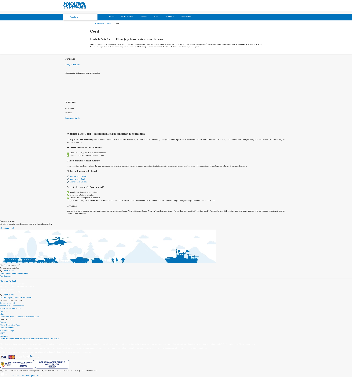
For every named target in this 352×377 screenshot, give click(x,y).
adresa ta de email (7, 228)
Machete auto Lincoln (78, 182)
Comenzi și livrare (7, 328)
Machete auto (99, 24)
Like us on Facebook (8, 281)
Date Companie (6, 276)
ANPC (2, 333)
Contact (3, 322)
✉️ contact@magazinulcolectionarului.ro (16, 298)
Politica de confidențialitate (10, 309)
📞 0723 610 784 (7, 271)
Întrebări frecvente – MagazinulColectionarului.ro (19, 317)
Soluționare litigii (7, 330)
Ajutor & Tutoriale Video (10, 325)
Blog (2, 314)
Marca (109, 24)
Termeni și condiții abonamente (12, 306)
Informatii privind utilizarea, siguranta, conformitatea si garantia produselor (29, 339)
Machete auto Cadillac (78, 176)
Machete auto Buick (77, 179)
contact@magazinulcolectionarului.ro (14, 273)
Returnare (4, 336)
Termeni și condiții (7, 303)
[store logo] (74, 5)
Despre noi (4, 311)
